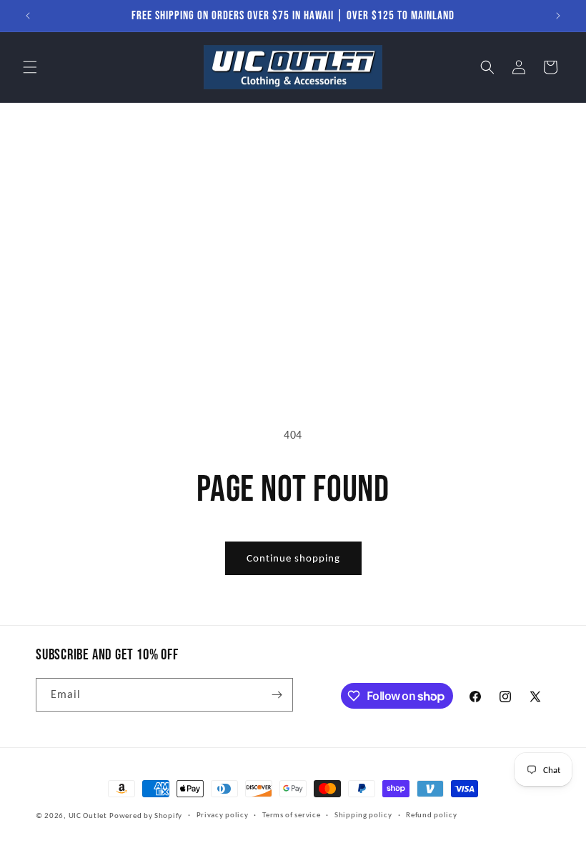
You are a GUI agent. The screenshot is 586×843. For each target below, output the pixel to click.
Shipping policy (363, 814)
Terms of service (291, 814)
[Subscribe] (276, 695)
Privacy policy (223, 814)
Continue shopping (293, 558)
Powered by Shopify (145, 815)
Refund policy (431, 814)
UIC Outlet (88, 815)
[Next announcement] (558, 15)
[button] (30, 67)
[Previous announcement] (28, 15)
